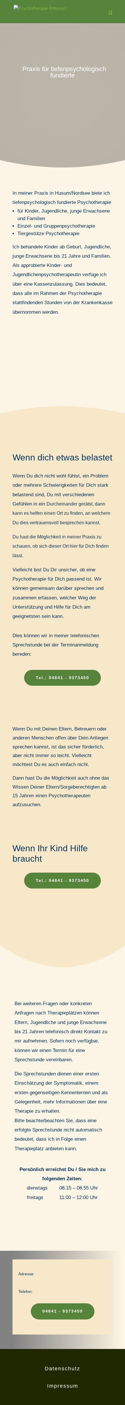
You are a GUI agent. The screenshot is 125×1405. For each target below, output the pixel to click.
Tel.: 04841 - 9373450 (62, 677)
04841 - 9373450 (62, 1311)
